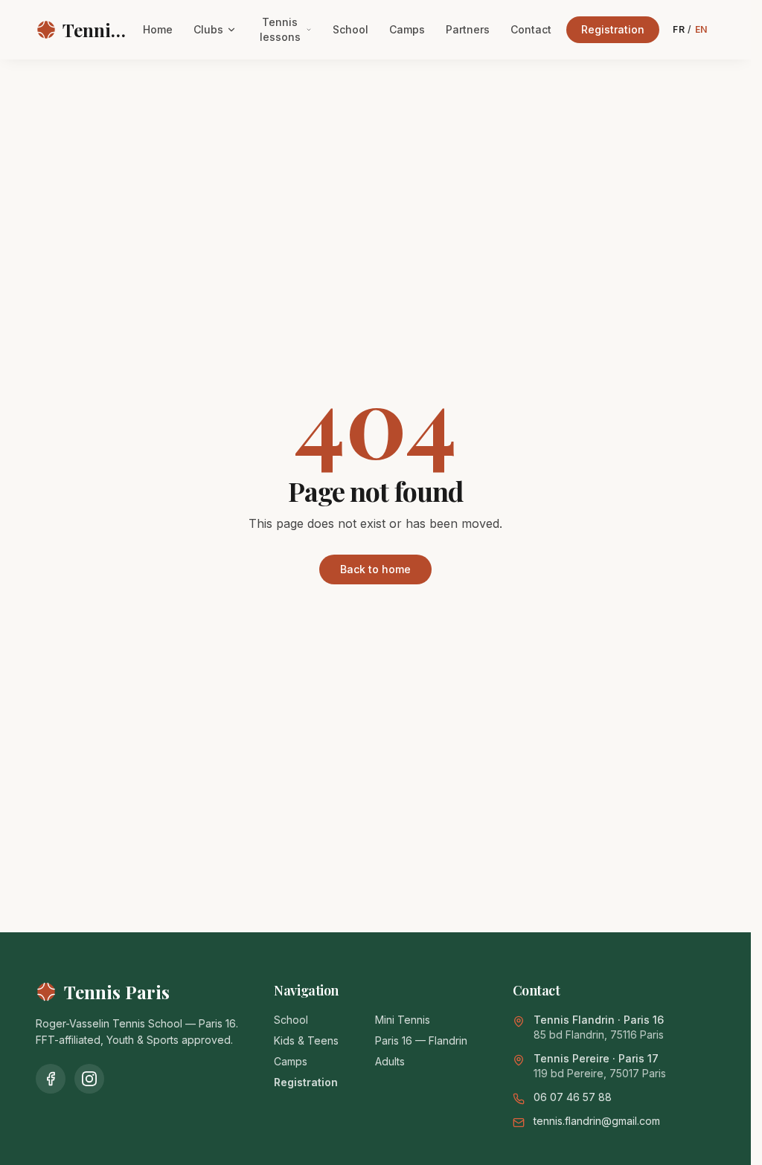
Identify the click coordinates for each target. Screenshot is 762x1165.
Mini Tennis (402, 1019)
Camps (407, 29)
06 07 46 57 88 (573, 1097)
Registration (612, 29)
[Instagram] (89, 1079)
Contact (530, 29)
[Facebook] (50, 1079)
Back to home (375, 569)
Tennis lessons (280, 29)
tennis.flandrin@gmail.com (597, 1120)
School (350, 29)
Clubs (208, 29)
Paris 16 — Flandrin (421, 1040)
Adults (390, 1061)
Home (158, 29)
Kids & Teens (306, 1040)
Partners (468, 29)
